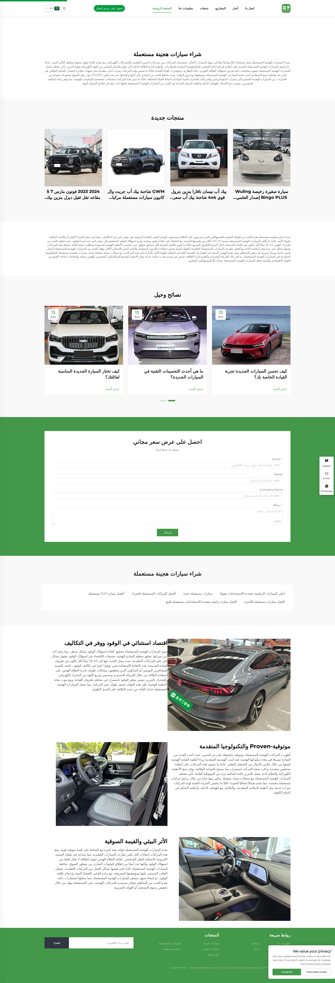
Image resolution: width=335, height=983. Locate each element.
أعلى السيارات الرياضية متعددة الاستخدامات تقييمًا (252, 593)
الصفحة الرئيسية (162, 8)
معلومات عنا (185, 8)
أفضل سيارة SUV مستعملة (106, 593)
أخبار (235, 8)
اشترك (57, 942)
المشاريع (220, 8)
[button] (171, 400)
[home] (286, 8)
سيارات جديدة (211, 943)
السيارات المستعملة (170, 943)
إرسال (167, 532)
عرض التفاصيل (261, 157)
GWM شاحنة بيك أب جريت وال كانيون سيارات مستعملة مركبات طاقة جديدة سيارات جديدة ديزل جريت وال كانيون (136, 194)
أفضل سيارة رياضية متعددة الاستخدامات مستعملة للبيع (201, 602)
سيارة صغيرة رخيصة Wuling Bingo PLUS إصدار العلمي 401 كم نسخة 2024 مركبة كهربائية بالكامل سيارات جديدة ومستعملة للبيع (261, 194)
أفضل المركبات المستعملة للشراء (154, 593)
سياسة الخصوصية (178, 967)
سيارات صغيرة (211, 949)
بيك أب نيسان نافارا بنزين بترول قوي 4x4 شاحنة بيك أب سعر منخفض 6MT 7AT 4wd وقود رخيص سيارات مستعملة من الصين (199, 194)
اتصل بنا (249, 8)
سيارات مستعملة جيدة (197, 593)
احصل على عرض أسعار (109, 8)
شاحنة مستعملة (172, 949)
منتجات (204, 8)
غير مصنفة (213, 954)
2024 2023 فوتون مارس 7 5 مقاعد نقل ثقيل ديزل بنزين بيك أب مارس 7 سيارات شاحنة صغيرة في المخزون (73, 194)
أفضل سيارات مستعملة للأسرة (264, 602)
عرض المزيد (280, 389)
